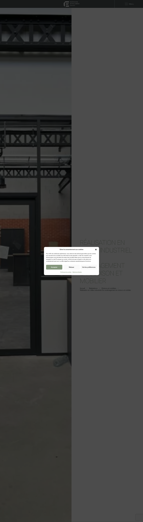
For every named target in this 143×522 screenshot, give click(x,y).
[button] (96, 249)
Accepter (54, 267)
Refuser (71, 267)
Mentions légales (77, 272)
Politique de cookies (65, 272)
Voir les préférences (89, 267)
